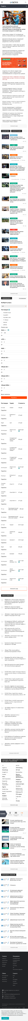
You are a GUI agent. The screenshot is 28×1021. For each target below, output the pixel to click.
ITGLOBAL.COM (7, 317)
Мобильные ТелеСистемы (19, 789)
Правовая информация (10, 998)
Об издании (5, 975)
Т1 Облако (5, 320)
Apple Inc (4, 767)
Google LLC (5, 772)
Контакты (4, 981)
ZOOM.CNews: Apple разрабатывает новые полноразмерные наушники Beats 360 (14, 680)
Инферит (18, 779)
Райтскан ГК (19, 792)
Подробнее (3, 410)
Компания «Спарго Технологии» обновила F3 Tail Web (13, 643)
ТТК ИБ (18, 801)
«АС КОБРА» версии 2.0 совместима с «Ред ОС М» (14, 708)
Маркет (15, 963)
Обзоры (4, 964)
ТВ (13, 967)
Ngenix (4, 787)
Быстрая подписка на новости (11, 990)
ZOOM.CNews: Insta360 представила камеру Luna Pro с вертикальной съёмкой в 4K (14, 702)
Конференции (16, 958)
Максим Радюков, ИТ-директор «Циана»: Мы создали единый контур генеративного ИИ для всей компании (13, 97)
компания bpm (20, 784)
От (1, 332)
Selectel (5, 322)
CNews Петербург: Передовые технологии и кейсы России (17, 914)
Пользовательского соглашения (15, 1015)
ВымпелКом (19, 772)
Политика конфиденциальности (12, 994)
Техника (15, 965)
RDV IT (4, 793)
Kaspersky (4, 781)
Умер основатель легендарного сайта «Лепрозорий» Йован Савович (11, 121)
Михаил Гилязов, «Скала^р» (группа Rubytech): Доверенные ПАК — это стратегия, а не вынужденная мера (13, 103)
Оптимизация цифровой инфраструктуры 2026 (16, 891)
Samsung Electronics (5, 798)
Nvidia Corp (5, 789)
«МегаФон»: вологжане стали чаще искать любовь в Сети (14, 636)
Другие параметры (5, 394)
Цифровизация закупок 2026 (17, 919)
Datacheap (5, 770)
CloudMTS (5, 315)
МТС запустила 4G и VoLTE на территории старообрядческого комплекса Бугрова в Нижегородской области (14, 631)
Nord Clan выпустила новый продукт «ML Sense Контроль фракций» (14, 665)
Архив (3, 966)
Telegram (15, 983)
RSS (5, 992)
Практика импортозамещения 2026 (17, 931)
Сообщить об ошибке (9, 996)
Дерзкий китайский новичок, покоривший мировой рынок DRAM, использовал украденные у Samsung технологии (12, 40)
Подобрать (14, 397)
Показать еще (14, 293)
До (1, 335)
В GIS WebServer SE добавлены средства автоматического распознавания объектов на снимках (15, 738)
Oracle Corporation (7, 791)
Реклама (4, 977)
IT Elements (13, 885)
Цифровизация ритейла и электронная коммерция (16, 896)
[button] (25, 2)
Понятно (5, 1018)
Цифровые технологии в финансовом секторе (16, 879)
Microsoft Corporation (5, 784)
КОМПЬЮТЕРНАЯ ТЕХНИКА (16, 815)
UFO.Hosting (19, 767)
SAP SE (17, 765)
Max (14, 975)
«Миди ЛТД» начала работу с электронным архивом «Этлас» (13, 650)
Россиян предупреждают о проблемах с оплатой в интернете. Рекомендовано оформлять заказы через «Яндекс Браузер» (13, 109)
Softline (5, 324)
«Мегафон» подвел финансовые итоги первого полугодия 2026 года (15, 614)
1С (3, 765)
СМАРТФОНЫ (10, 814)
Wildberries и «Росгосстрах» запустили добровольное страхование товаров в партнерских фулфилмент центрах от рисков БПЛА (15, 602)
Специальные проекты (16, 961)
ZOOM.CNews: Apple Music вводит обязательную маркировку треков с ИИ (15, 694)
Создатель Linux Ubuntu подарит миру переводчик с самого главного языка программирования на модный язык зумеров (13, 72)
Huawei (4, 774)
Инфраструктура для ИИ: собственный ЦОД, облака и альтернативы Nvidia (17, 926)
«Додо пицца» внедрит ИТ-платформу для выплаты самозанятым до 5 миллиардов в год (13, 35)
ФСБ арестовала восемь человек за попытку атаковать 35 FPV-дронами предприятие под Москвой (13, 84)
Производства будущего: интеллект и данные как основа (18, 943)
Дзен (14, 985)
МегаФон (18, 786)
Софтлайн (18, 796)
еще (21, 814)
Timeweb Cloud (7, 312)
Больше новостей (14, 753)
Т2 (16, 798)
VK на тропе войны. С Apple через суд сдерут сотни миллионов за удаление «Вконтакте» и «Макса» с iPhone (13, 46)
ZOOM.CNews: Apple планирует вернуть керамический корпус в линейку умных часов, (15, 673)
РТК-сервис (19, 794)
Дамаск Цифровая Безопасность (19, 776)
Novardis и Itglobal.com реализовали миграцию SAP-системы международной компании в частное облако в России (15, 687)
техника (2, 814)
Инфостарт (19, 781)
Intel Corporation (6, 778)
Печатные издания (17, 969)
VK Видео (15, 979)
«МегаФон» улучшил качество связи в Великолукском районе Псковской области (15, 730)
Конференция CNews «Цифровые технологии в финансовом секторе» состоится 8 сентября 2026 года (13, 78)
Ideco (3, 776)
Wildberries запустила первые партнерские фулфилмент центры (14, 607)
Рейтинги (4, 962)
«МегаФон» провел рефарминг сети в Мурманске (14, 744)
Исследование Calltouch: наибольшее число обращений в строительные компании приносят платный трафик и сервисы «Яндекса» (15, 623)
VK (13, 977)
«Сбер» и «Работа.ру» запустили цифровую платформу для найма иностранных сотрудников (13, 723)
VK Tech (18, 770)
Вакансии (4, 979)
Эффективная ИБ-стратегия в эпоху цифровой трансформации (17, 902)
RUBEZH (4, 795)
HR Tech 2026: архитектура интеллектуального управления (18, 937)
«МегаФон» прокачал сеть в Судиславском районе (12, 715)
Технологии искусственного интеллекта (17, 908)
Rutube (14, 981)
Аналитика (4, 960)
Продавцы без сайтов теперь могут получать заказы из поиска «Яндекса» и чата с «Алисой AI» (15, 659)
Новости (4, 958)
